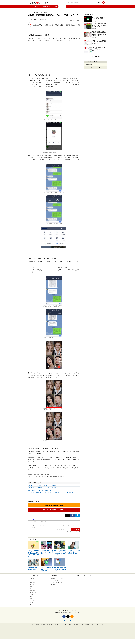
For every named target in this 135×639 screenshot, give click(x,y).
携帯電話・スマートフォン (52, 6)
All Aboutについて (68, 624)
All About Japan (79, 580)
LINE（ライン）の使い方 (91, 61)
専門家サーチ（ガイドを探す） (57, 578)
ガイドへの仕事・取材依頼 (56, 582)
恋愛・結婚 (32, 590)
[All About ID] (103, 2)
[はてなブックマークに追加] (77, 515)
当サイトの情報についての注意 (87, 624)
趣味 (31, 598)
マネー (31, 580)
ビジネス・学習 (33, 592)
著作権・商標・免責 (76, 624)
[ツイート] (67, 515)
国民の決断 (53, 584)
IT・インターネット (62, 6)
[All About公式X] (68, 616)
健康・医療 (32, 582)
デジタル (45, 3)
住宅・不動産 (32, 578)
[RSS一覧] (72, 616)
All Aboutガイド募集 (55, 580)
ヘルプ (102, 624)
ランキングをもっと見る (95, 56)
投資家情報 (43, 624)
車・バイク (32, 604)
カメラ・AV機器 (43, 6)
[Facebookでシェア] (72, 515)
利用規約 (52, 624)
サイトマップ (96, 624)
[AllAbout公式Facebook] (64, 616)
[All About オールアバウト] (35, 3)
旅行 (31, 596)
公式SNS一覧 (67, 620)
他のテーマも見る (95, 67)
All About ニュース (79, 578)
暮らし (31, 588)
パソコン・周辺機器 (34, 6)
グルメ (31, 602)
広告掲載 (48, 624)
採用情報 (38, 624)
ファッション (32, 600)
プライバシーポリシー (59, 624)
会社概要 (33, 624)
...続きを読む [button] (77, 25)
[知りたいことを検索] (99, 2)
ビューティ (32, 584)
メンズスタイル (33, 594)
